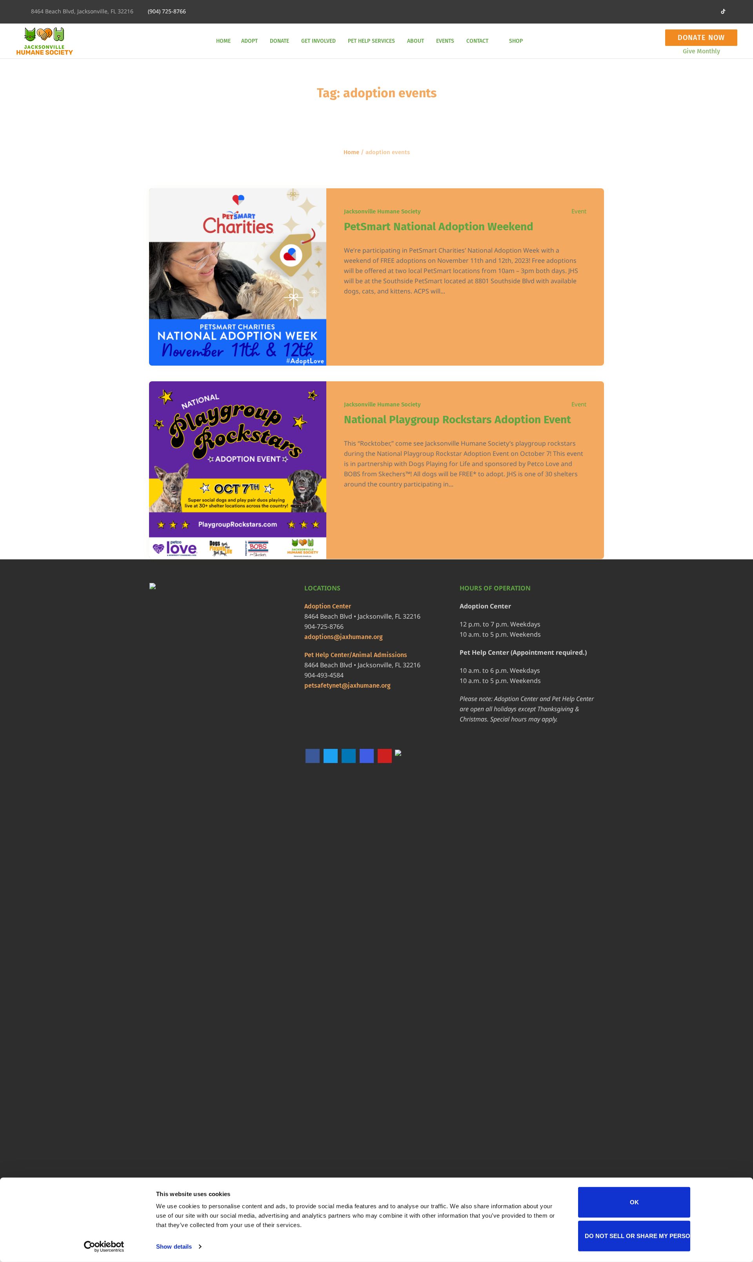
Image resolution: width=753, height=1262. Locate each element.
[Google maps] (658, 12)
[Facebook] (645, 12)
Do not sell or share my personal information (637, 1235)
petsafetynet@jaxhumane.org (347, 685)
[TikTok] (403, 756)
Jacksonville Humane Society (382, 211)
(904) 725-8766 (167, 11)
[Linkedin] (632, 12)
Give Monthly (701, 51)
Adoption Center (327, 606)
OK (634, 1202)
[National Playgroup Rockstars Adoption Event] (237, 470)
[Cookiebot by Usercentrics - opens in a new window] (104, 1247)
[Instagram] (684, 12)
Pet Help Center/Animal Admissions (355, 655)
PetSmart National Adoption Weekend (438, 226)
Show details (174, 1246)
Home (351, 152)
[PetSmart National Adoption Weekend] (237, 277)
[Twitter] (671, 12)
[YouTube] (385, 756)
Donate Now (701, 37)
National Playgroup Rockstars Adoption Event (457, 419)
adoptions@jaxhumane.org (343, 637)
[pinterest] (697, 12)
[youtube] (710, 12)
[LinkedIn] (349, 756)
